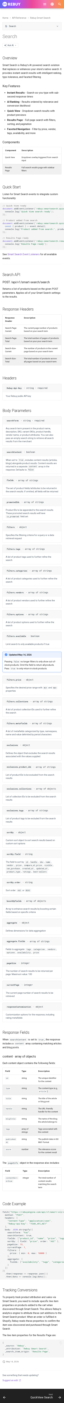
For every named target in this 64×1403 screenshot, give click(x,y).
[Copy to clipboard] (61, 206)
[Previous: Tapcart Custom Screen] (4, 1397)
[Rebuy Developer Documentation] (11, 4)
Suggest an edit (10, 1380)
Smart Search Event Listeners (23, 254)
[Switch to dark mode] (52, 4)
